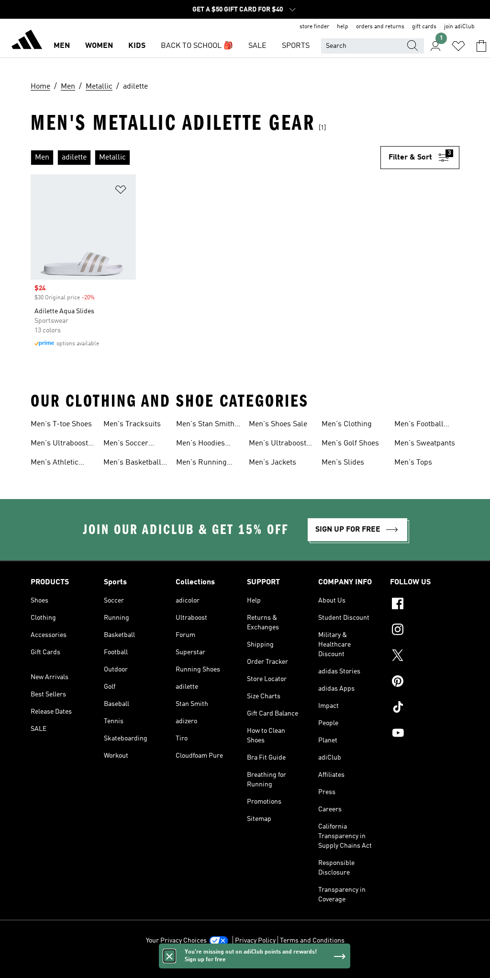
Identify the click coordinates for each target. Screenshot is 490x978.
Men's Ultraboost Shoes (277, 444)
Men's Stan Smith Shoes (205, 425)
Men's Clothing (347, 424)
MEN (62, 46)
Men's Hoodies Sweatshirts (200, 444)
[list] (205, 157)
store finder (314, 27)
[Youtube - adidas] (424, 734)
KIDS (136, 46)
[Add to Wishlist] (120, 191)
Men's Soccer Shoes (125, 444)
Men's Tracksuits (132, 424)
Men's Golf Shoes (350, 443)
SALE (257, 46)
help (342, 27)
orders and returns (380, 27)
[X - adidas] (424, 657)
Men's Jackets (272, 462)
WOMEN (99, 46)
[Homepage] (26, 41)
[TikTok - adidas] (424, 708)
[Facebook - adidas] (424, 605)
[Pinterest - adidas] (424, 682)
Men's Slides (343, 462)
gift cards (424, 27)
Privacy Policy (255, 940)
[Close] (169, 956)
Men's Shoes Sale (278, 424)
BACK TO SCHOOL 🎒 (197, 46)
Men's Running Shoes (201, 463)
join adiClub (459, 27)
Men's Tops (413, 462)
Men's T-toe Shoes (61, 424)
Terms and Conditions (312, 940)
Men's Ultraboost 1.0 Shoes (59, 444)
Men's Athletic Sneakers (54, 463)
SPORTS (296, 46)
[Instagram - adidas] (424, 631)
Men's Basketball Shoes (132, 463)
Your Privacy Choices (176, 940)
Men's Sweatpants (424, 443)
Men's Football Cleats (419, 425)
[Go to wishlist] (458, 45)
